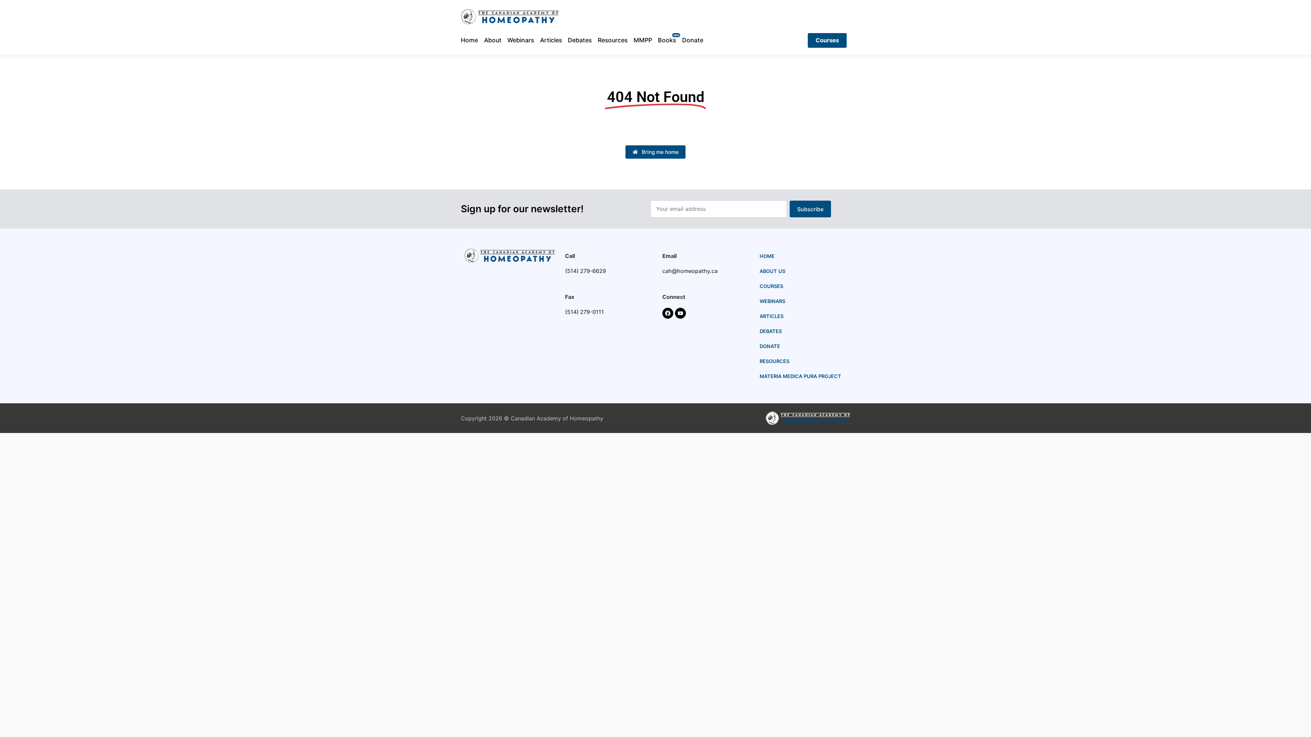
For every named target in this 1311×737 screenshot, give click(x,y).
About (493, 40)
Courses (771, 286)
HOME (767, 256)
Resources (613, 40)
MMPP (643, 40)
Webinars (520, 40)
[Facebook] (667, 313)
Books (667, 40)
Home (469, 40)
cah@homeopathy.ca (690, 271)
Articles (551, 40)
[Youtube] (680, 313)
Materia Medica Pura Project (800, 376)
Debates (580, 40)
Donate (692, 40)
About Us (772, 271)
